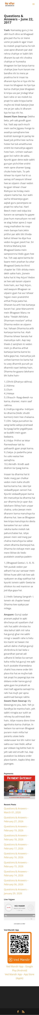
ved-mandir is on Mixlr (19, 923)
